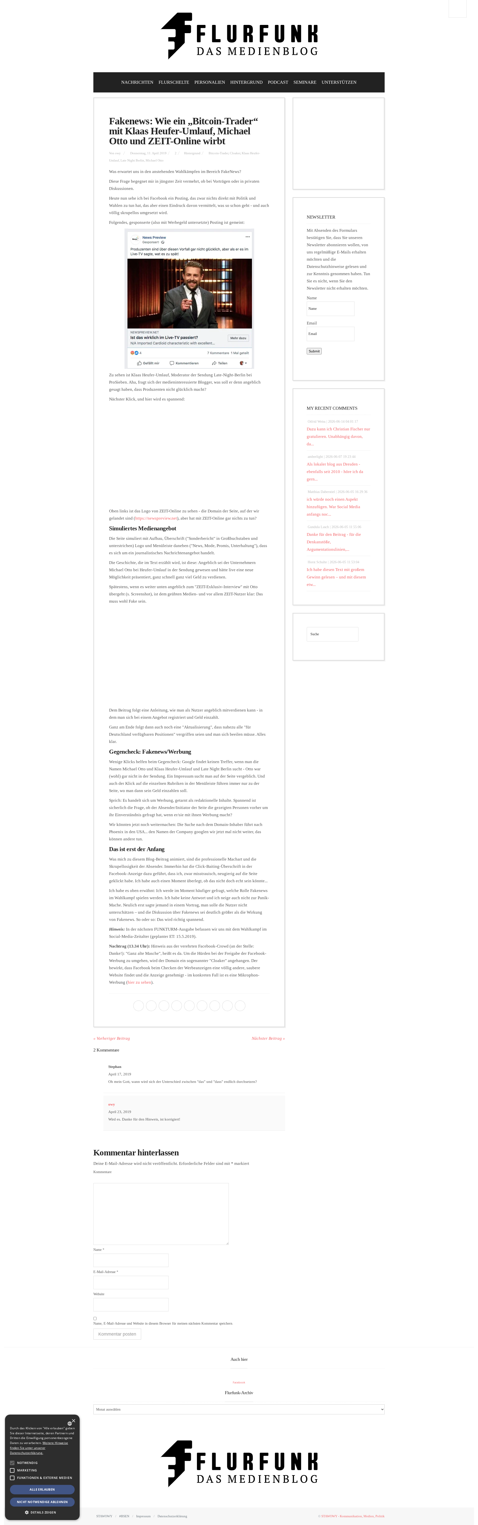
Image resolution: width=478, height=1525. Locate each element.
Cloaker (235, 153)
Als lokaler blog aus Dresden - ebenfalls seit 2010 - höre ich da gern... (335, 472)
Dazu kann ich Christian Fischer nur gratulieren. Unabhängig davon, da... (338, 436)
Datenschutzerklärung (172, 1516)
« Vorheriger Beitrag (111, 1038)
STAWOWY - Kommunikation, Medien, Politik (353, 1516)
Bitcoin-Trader (218, 153)
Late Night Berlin (132, 160)
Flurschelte (174, 82)
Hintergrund (246, 82)
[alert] (42, 1467)
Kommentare (102, 1172)
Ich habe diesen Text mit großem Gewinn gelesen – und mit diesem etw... (336, 577)
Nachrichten (137, 82)
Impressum (143, 1516)
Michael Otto (155, 160)
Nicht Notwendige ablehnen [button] (42, 1502)
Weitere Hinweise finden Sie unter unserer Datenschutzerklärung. (39, 1448)
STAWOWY (104, 1516)
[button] (12, 1463)
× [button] (73, 1421)
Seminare (305, 82)
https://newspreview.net (156, 518)
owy (118, 153)
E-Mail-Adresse (105, 1272)
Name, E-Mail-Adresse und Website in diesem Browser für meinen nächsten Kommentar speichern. (163, 1323)
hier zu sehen (139, 982)
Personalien (209, 82)
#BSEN (124, 1516)
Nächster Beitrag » (268, 1038)
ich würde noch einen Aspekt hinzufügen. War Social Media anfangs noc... (333, 507)
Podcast (278, 82)
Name (98, 1250)
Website (98, 1294)
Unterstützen (339, 82)
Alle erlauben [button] (42, 1489)
